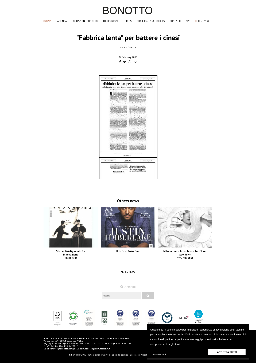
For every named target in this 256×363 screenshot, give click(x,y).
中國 (206, 21)
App (188, 21)
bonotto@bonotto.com (61, 348)
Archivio (130, 287)
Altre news (128, 271)
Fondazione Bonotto (85, 21)
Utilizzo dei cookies (118, 354)
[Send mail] (135, 62)
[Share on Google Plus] (130, 62)
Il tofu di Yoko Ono (127, 251)
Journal (47, 21)
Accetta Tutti (227, 352)
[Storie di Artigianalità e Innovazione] (71, 227)
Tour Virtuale (111, 21)
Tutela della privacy (97, 354)
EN (200, 21)
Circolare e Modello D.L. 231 (143, 354)
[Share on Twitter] (124, 62)
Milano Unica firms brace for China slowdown (184, 252)
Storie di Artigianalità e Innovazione (71, 252)
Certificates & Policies (151, 21)
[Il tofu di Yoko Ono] (128, 227)
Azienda (62, 21)
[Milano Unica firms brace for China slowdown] (185, 227)
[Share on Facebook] (120, 62)
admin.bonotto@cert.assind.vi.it (94, 348)
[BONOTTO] (128, 13)
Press (128, 21)
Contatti (175, 21)
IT (196, 21)
